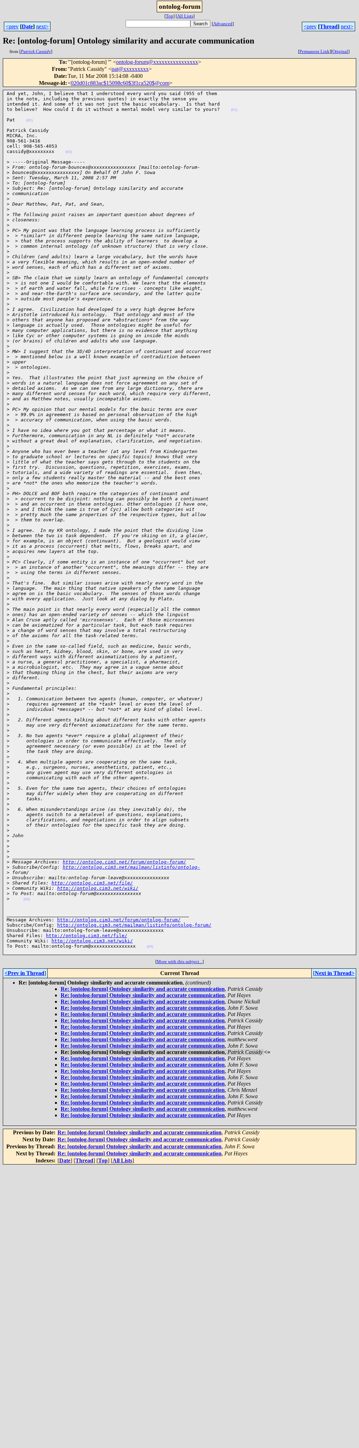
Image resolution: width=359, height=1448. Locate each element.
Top (169, 16)
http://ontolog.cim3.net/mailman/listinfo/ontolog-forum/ (134, 925)
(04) (26, 899)
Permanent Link (314, 51)
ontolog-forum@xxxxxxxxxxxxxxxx (157, 62)
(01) (234, 110)
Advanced (222, 23)
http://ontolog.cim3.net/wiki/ (97, 888)
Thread (329, 26)
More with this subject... (179, 961)
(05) (150, 946)
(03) (69, 152)
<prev (12, 26)
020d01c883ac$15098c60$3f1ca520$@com (120, 83)
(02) (29, 120)
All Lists (185, 16)
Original (340, 51)
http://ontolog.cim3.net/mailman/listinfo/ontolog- (131, 867)
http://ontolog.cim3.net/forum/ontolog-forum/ (124, 862)
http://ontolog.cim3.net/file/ (92, 883)
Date (27, 26)
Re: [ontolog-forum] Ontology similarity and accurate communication (143, 989)
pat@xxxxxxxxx (130, 69)
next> (42, 26)
